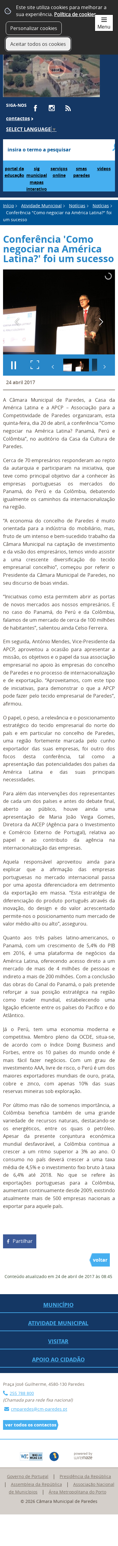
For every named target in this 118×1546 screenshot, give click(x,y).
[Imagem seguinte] (101, 321)
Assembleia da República (36, 1484)
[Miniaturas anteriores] (53, 367)
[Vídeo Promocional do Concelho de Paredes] (51, 71)
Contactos (18, 118)
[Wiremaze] (83, 1455)
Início (8, 205)
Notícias (77, 205)
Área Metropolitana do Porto (77, 1492)
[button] (76, 365)
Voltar (100, 1260)
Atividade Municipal (41, 205)
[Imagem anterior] (17, 321)
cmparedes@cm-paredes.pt (39, 1409)
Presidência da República (85, 1476)
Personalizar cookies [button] (33, 28)
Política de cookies (75, 14)
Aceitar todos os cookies (38, 44)
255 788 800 (22, 1393)
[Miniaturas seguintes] (104, 367)
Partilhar (23, 1241)
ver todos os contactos (30, 1425)
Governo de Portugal (27, 1476)
